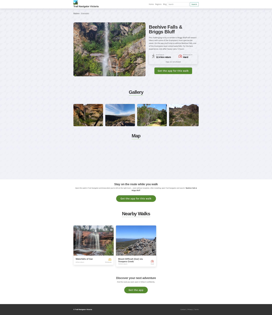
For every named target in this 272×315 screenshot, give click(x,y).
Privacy (190, 309)
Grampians (85, 13)
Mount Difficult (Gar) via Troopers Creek (130, 260)
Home (151, 4)
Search (194, 4)
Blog (165, 4)
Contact (183, 309)
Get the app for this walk (173, 70)
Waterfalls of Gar (84, 259)
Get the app (136, 290)
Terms (196, 309)
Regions (158, 4)
